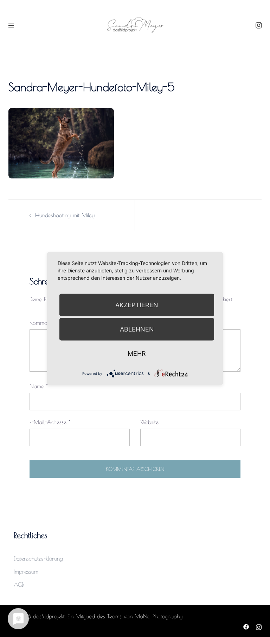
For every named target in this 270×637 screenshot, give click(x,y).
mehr (137, 353)
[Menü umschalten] (11, 25)
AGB (19, 584)
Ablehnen (137, 329)
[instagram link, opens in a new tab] (258, 25)
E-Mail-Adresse (50, 422)
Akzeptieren (136, 305)
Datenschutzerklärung (38, 558)
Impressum (26, 571)
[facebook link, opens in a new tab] (246, 626)
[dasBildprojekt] (135, 24)
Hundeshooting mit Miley (65, 215)
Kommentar (45, 323)
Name (39, 386)
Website (149, 422)
